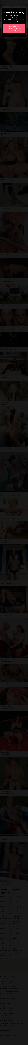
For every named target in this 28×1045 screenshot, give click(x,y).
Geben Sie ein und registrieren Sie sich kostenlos (14, 28)
